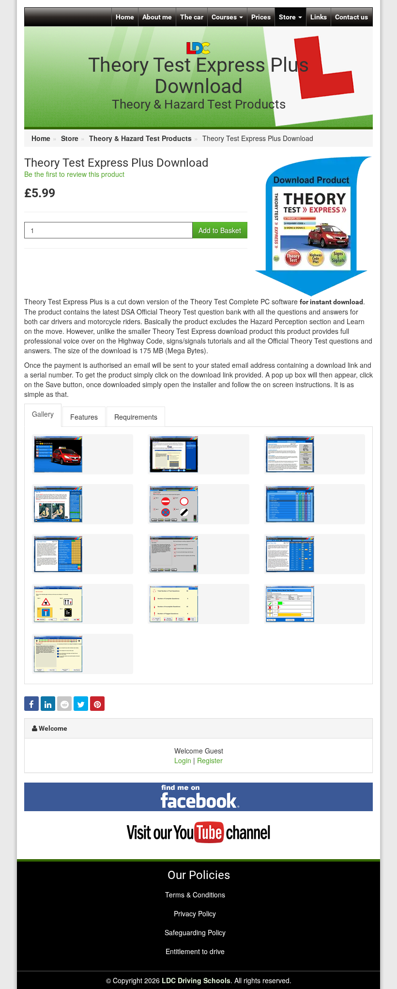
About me (157, 17)
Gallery (43, 414)
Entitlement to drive (195, 951)
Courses (225, 17)
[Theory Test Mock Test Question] (82, 604)
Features (84, 417)
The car (191, 17)
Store (288, 17)
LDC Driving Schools (196, 980)
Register (210, 760)
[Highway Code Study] (82, 504)
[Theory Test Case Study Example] (198, 554)
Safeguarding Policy (195, 932)
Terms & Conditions (195, 894)
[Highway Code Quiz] (198, 504)
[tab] (43, 415)
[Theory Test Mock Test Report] (314, 604)
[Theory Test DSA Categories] (314, 504)
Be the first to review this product (74, 174)
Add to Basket (219, 230)
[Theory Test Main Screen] (82, 454)
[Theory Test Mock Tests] (314, 554)
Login (182, 760)
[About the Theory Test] (198, 454)
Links (318, 17)
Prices (261, 17)
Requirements (135, 417)
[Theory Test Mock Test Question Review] (82, 654)
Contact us (351, 17)
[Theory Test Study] (314, 454)
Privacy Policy (195, 913)
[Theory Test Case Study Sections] (82, 554)
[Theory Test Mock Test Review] (198, 604)
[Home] (198, 47)
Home (125, 17)
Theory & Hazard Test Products (140, 138)
